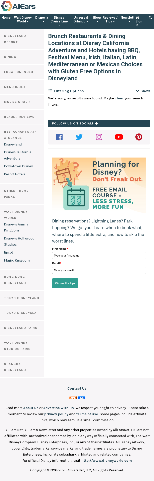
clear (119, 98)
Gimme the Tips (65, 283)
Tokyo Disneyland (22, 298)
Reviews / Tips (110, 19)
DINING (10, 57)
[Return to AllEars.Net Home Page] (30, 11)
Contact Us (77, 388)
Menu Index (15, 87)
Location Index (18, 72)
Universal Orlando (80, 19)
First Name (60, 249)
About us (30, 408)
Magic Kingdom (17, 260)
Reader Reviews (19, 117)
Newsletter (129, 17)
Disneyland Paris (20, 328)
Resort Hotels (14, 174)
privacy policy (56, 414)
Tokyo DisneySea (20, 313)
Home (6, 17)
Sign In (139, 23)
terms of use (87, 414)
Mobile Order (17, 102)
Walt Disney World (23, 19)
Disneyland (43, 17)
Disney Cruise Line (59, 19)
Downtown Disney (18, 166)
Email (56, 263)
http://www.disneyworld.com (106, 460)
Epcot (8, 252)
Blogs (97, 17)
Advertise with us (58, 408)
